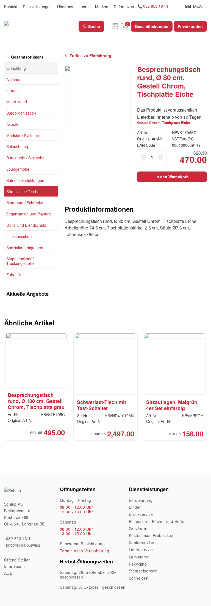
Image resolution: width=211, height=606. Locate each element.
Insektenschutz (19, 236)
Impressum (14, 566)
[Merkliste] (115, 26)
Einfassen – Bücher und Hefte (156, 521)
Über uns (65, 6)
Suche (94, 26)
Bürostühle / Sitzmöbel (25, 158)
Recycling (138, 564)
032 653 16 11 (155, 6)
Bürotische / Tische (23, 191)
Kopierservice (141, 542)
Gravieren (138, 528)
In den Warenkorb (172, 176)
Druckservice (141, 514)
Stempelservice (143, 571)
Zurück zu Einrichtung (90, 55)
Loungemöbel (18, 169)
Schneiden (138, 578)
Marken (101, 6)
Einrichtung (16, 68)
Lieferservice (141, 549)
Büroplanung (140, 500)
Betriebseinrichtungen (25, 180)
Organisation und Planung (29, 214)
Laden (84, 6)
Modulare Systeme (22, 135)
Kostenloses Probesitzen (152, 535)
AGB (8, 573)
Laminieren (139, 557)
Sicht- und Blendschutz (26, 225)
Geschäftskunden (151, 26)
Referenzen (124, 6)
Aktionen (13, 79)
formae (12, 90)
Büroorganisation (21, 113)
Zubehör (13, 274)
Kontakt (10, 6)
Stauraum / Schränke (24, 202)
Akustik (12, 124)
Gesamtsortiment (26, 57)
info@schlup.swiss (23, 545)
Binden (135, 507)
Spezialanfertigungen (24, 247)
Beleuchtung (17, 146)
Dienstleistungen (37, 6)
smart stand (16, 101)
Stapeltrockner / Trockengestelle (20, 261)
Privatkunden (190, 26)
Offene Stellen (17, 560)
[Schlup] (34, 23)
